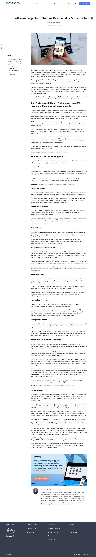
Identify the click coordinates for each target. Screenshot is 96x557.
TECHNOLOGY (57, 26)
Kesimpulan (12, 74)
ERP (64, 261)
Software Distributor (54, 532)
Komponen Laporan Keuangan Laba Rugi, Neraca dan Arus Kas (55, 184)
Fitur (50, 3)
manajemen (41, 212)
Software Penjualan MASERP (14, 71)
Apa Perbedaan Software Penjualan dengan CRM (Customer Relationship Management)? (15, 62)
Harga (43, 3)
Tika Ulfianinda (56, 22)
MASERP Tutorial (74, 532)
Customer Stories (67, 3)
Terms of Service (86, 554)
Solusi (55, 3)
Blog (76, 3)
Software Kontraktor (53, 536)
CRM (35, 112)
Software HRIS (52, 539)
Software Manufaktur (54, 528)
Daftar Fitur (51, 524)
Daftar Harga (30, 532)
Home (37, 3)
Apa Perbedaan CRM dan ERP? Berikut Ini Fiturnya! (52, 152)
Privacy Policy (77, 554)
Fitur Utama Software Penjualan (14, 67)
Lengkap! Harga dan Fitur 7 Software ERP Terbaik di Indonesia (55, 385)
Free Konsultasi (84, 3)
